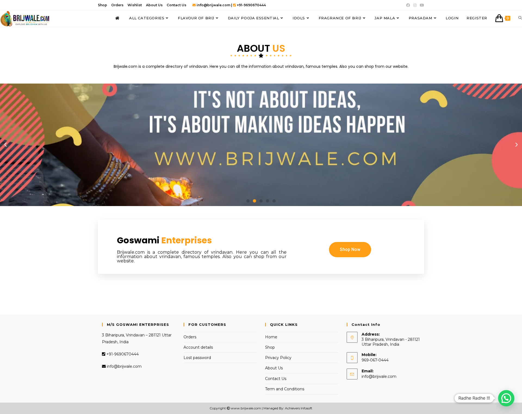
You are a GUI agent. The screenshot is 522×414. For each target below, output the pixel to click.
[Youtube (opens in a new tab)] (421, 5)
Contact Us (176, 5)
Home (271, 337)
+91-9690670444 (122, 354)
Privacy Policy (278, 357)
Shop (102, 5)
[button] (248, 201)
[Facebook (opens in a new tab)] (408, 5)
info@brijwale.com (124, 366)
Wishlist (135, 5)
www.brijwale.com (246, 408)
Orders (117, 5)
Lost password (197, 357)
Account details (198, 347)
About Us (154, 5)
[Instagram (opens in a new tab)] (415, 5)
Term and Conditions (284, 389)
